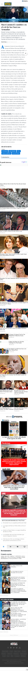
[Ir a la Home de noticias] (14, 643)
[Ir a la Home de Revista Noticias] (7, 4)
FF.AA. (18, 151)
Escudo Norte (15, 153)
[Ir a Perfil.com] (25, 1)
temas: (3, 149)
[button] (25, 53)
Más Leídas (4, 563)
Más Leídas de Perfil (7, 599)
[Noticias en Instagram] (8, 648)
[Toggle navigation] (2, 4)
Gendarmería (12, 151)
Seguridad (4, 151)
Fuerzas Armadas (6, 153)
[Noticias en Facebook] (11, 648)
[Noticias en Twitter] (14, 648)
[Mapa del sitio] (20, 648)
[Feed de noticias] (16, 648)
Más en (8, 417)
